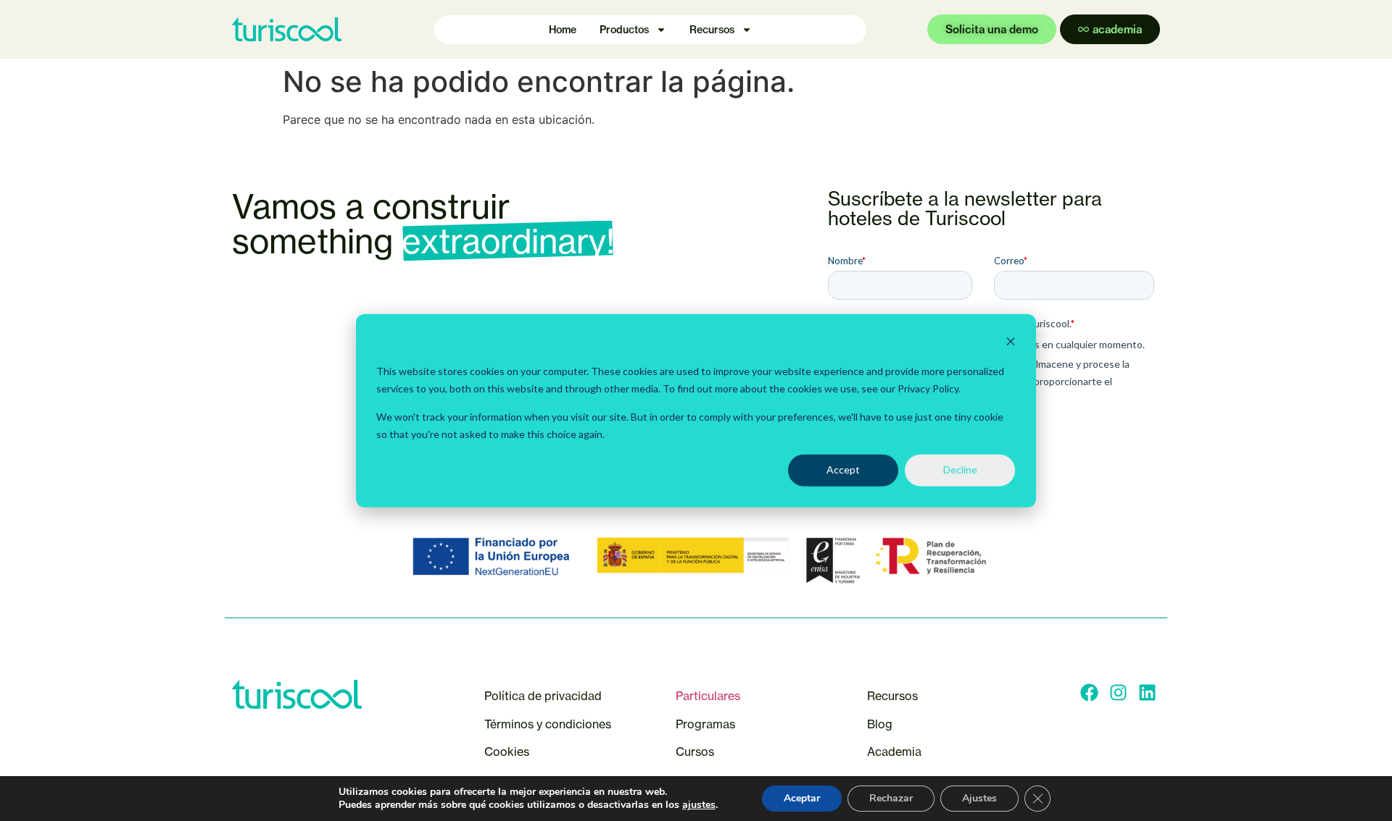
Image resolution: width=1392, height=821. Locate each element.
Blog (879, 724)
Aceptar (802, 798)
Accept (843, 469)
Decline (960, 469)
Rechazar (891, 798)
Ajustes (979, 798)
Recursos (711, 29)
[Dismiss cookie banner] (1011, 343)
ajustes (699, 805)
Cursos (696, 751)
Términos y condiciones (547, 724)
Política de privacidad (543, 696)
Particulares (708, 696)
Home (562, 29)
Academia (894, 751)
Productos (624, 29)
